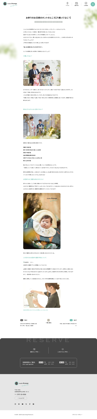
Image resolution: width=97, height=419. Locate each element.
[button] (10, 5)
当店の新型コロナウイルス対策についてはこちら (35, 310)
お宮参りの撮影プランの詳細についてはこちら (35, 265)
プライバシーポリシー (77, 414)
